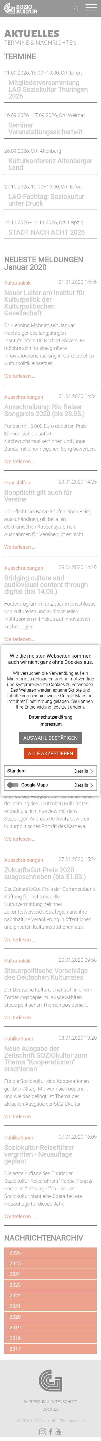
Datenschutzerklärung (50, 717)
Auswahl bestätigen (50, 738)
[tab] (50, 771)
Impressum (51, 724)
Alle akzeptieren (50, 753)
